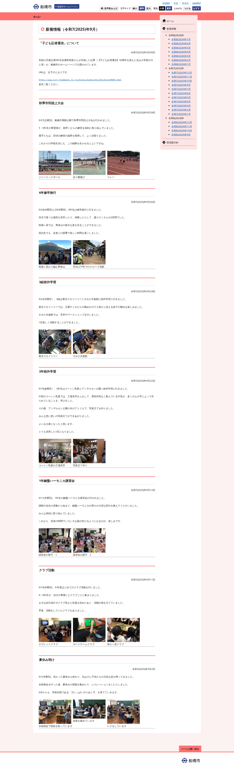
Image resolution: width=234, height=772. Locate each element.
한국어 (185, 3)
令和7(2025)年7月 (181, 89)
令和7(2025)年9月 (181, 85)
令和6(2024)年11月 (181, 126)
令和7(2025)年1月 (181, 114)
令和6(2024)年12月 (181, 122)
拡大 (148, 8)
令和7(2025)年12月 (181, 72)
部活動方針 (173, 142)
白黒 (162, 8)
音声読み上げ (111, 8)
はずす (196, 8)
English (166, 3)
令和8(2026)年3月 (181, 56)
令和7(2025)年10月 (181, 80)
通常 (169, 8)
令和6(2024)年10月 (181, 130)
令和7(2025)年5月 (181, 97)
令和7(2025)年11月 (181, 76)
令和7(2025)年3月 (181, 105)
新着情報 (171, 28)
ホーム (36, 16)
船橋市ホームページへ (67, 6)
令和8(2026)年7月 (181, 39)
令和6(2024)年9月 (181, 134)
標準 (142, 8)
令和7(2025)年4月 (181, 101)
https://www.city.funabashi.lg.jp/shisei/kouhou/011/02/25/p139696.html (80, 80)
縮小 (135, 8)
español (196, 3)
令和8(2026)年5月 (181, 47)
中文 (176, 3)
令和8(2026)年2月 (181, 60)
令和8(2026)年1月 (181, 64)
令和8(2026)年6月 (181, 43)
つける (187, 8)
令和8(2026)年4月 (181, 51)
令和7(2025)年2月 (181, 109)
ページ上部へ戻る (190, 748)
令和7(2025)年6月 (181, 93)
